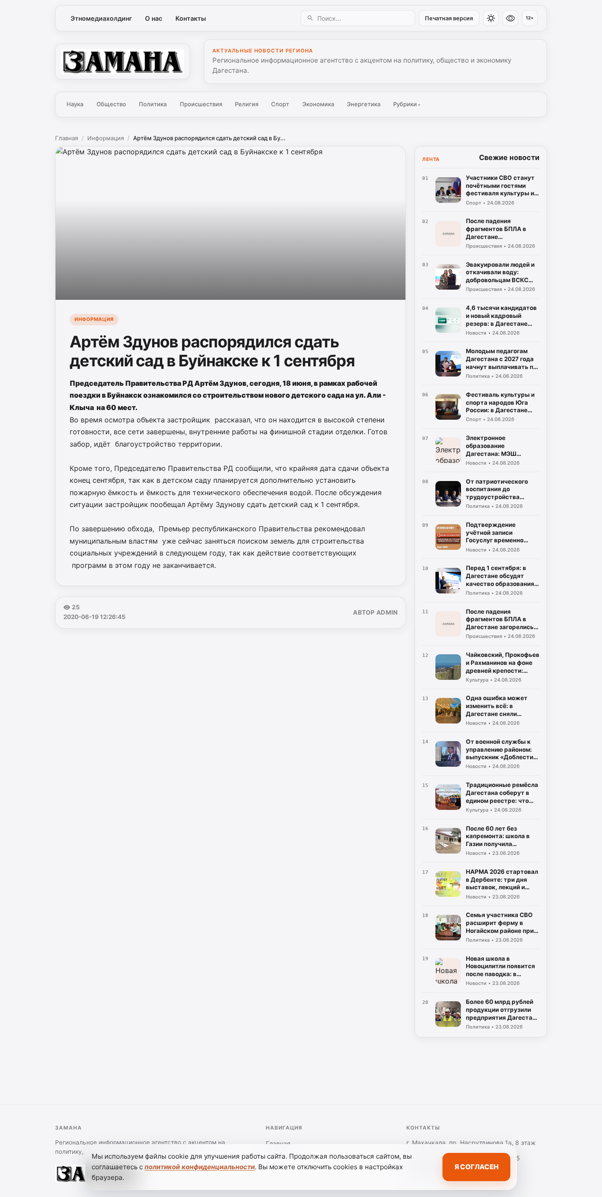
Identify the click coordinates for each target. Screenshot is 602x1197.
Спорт (280, 104)
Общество (111, 104)
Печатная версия (449, 18)
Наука (75, 104)
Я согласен (476, 1167)
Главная (66, 138)
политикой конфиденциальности (200, 1167)
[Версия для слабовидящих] (510, 18)
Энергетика (363, 104)
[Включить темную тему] (491, 18)
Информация (105, 138)
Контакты (190, 18)
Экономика (318, 104)
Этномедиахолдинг (101, 18)
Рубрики (406, 104)
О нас (153, 18)
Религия (246, 104)
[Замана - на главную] (122, 61)
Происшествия (201, 104)
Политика (153, 104)
